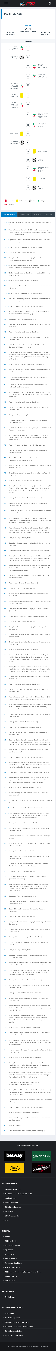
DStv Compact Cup (12, 1216)
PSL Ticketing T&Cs (12, 1267)
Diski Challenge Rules (13, 1331)
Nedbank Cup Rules (12, 1318)
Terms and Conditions (13, 1263)
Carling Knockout (11, 1202)
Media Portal (10, 1297)
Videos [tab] (49, 215)
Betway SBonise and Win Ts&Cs (17, 1322)
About (7, 1236)
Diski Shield (9, 1211)
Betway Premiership (13, 1189)
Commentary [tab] (9, 215)
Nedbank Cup (10, 1198)
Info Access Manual (12, 1245)
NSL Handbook (10, 1241)
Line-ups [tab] (38, 215)
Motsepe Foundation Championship (19, 1194)
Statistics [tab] (24, 215)
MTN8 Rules (9, 1313)
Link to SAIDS (10, 1281)
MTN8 (7, 1220)
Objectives (9, 1254)
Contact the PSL (11, 1276)
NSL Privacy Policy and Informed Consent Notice (23, 1272)
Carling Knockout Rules (14, 1335)
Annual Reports (11, 1258)
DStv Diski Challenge (13, 1207)
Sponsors (9, 1250)
